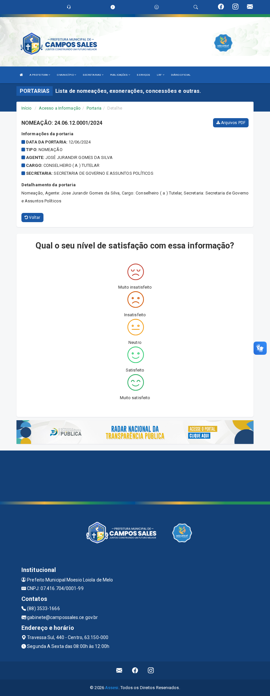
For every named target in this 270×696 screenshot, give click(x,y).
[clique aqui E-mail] (119, 670)
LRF (159, 74)
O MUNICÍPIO (65, 74)
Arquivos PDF (232, 122)
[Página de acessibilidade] (156, 7)
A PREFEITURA (39, 74)
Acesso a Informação (60, 108)
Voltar (34, 217)
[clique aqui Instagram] (151, 670)
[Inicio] (21, 74)
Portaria (94, 108)
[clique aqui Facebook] (135, 670)
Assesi (112, 687)
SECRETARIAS (92, 74)
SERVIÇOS (143, 74)
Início (26, 108)
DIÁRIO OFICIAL (181, 74)
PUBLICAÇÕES (119, 74)
